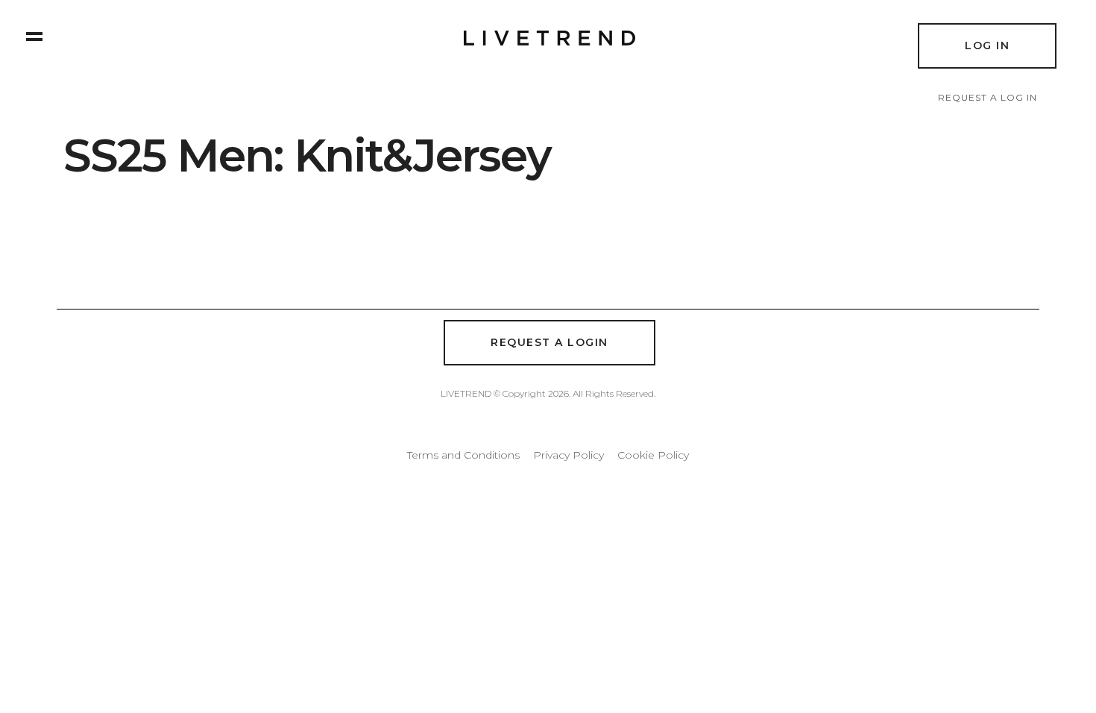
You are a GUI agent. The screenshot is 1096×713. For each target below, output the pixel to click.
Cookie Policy (653, 455)
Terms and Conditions (463, 455)
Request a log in (987, 97)
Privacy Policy (568, 455)
